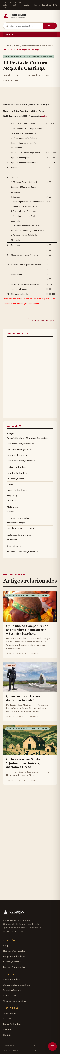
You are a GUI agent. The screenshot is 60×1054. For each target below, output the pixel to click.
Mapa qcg (12, 495)
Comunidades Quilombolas (20, 443)
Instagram (46, 5)
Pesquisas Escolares (17, 455)
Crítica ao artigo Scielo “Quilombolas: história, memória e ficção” (23, 763)
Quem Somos (9, 1013)
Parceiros (7, 1019)
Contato (7, 1035)
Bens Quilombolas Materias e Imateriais (32, 46)
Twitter (37, 5)
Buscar (50, 26)
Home (10, 484)
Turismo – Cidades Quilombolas (23, 551)
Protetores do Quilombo (19, 535)
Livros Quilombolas (17, 490)
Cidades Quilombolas (17, 473)
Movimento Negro (16, 522)
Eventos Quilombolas (17, 478)
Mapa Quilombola (12, 1024)
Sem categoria (14, 546)
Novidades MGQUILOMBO (21, 528)
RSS (55, 5)
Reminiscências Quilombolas (21, 460)
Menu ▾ (9, 34)
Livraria (7, 1029)
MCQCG (11, 500)
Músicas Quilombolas (14, 967)
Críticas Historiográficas (15, 1001)
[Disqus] (30, 835)
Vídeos (10, 511)
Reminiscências (11, 995)
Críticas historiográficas (19, 449)
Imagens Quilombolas (14, 956)
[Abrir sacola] (52, 1046)
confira (44, 116)
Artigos (10, 433)
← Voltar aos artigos (42, 320)
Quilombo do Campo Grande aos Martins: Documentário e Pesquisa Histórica (27, 630)
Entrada (7, 46)
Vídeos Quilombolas (13, 962)
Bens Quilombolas (12, 979)
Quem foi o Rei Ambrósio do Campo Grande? (24, 698)
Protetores (12, 539)
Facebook (27, 5)
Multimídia (12, 507)
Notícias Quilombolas (18, 518)
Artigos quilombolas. (17, 467)
